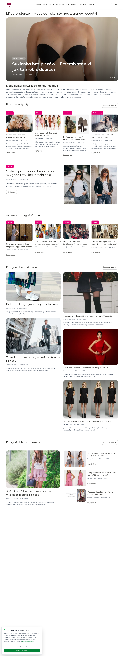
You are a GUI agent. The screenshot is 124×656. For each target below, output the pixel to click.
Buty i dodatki (60, 4)
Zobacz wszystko (109, 105)
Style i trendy (82, 4)
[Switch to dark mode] (116, 4)
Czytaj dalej (11, 192)
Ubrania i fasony (71, 4)
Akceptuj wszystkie (21, 650)
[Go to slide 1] (110, 77)
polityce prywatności (28, 641)
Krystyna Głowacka (12, 140)
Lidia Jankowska (17, 74)
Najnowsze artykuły (41, 4)
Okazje (51, 4)
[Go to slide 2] (112, 77)
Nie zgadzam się (22, 646)
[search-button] (111, 4)
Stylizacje (91, 4)
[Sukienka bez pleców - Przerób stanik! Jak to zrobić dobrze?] (62, 49)
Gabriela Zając (39, 138)
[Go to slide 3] (114, 77)
